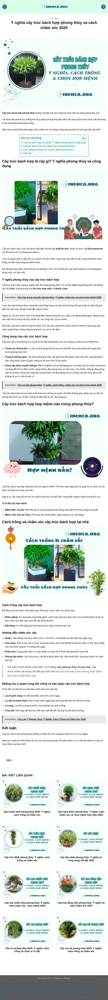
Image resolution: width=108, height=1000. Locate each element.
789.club (4, 998)
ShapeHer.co (20, 987)
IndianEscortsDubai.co (64, 984)
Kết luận (27, 153)
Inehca (76, 740)
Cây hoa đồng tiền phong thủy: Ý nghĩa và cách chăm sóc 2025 (81, 904)
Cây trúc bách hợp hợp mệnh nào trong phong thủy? (49, 146)
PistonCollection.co (9, 984)
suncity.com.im (39, 991)
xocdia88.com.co (50, 994)
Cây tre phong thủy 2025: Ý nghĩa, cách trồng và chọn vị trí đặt (27, 950)
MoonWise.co (7, 987)
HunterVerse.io (56, 987)
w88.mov (23, 994)
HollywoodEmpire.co (38, 987)
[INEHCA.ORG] (54, 6)
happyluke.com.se (56, 991)
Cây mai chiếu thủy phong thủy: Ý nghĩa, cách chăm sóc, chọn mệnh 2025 (27, 904)
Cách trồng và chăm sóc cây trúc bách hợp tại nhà (48, 150)
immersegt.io (46, 984)
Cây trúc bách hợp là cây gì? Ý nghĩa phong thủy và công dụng (54, 142)
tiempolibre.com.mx (74, 987)
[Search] (103, 7)
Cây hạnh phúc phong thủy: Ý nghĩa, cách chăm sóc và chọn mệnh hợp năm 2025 (81, 813)
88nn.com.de (72, 991)
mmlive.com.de (23, 991)
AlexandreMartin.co (86, 984)
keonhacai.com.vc (9, 994)
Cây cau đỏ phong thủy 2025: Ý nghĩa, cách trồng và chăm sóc (81, 950)
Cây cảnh (54, 18)
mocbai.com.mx (8, 991)
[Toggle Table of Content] (82, 138)
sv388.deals (65, 994)
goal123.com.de (93, 987)
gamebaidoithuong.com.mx (85, 994)
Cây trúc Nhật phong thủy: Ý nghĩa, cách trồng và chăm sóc (27, 859)
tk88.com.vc (85, 991)
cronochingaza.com (30, 984)
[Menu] (4, 7)
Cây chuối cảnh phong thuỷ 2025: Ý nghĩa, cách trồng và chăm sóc (27, 813)
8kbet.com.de (34, 994)
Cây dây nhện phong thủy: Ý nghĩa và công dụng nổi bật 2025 (81, 859)
